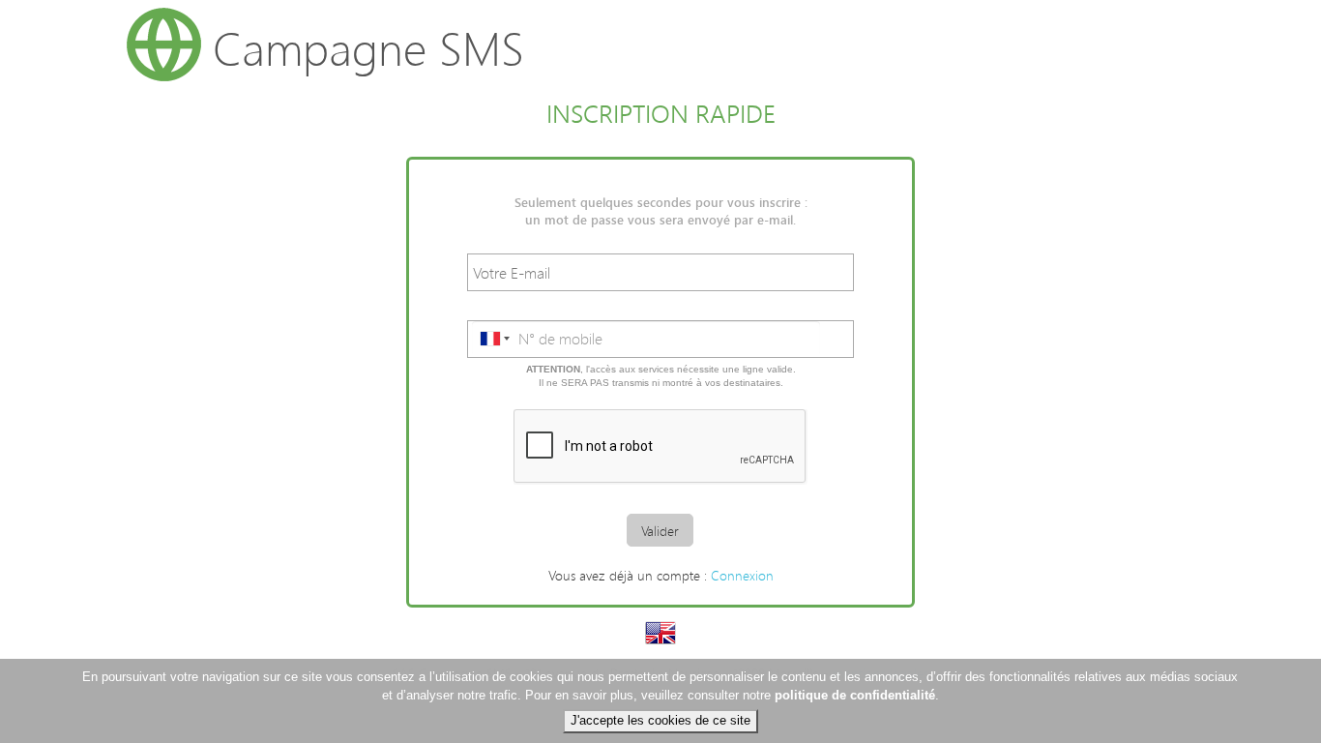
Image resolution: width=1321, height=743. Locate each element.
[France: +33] (493, 339)
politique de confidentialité (855, 695)
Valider (660, 530)
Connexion (742, 575)
